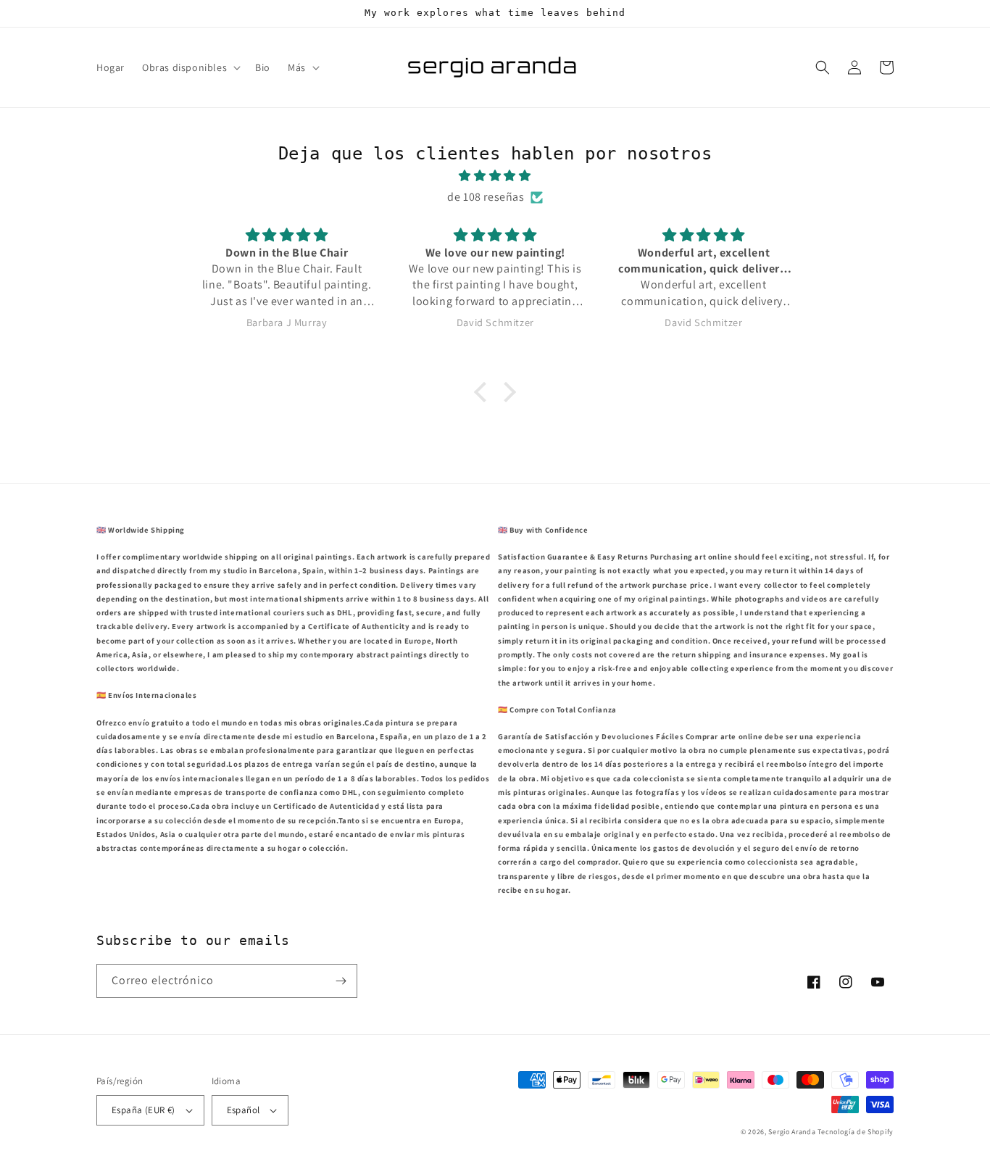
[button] (189, 67)
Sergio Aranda (793, 1131)
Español (243, 1110)
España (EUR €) (143, 1110)
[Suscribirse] (341, 981)
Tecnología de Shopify (856, 1131)
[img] (495, 176)
